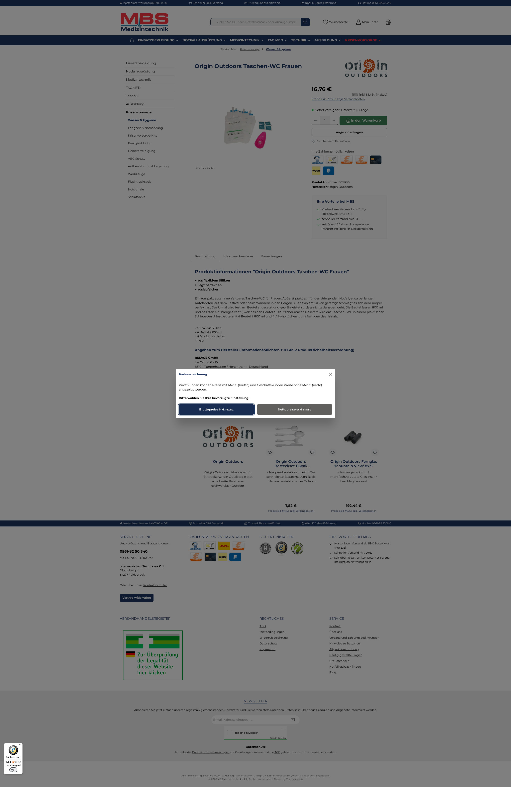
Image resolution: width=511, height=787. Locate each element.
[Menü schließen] (331, 374)
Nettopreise (294, 409)
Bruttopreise (216, 409)
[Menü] (20, 745)
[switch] (13, 769)
